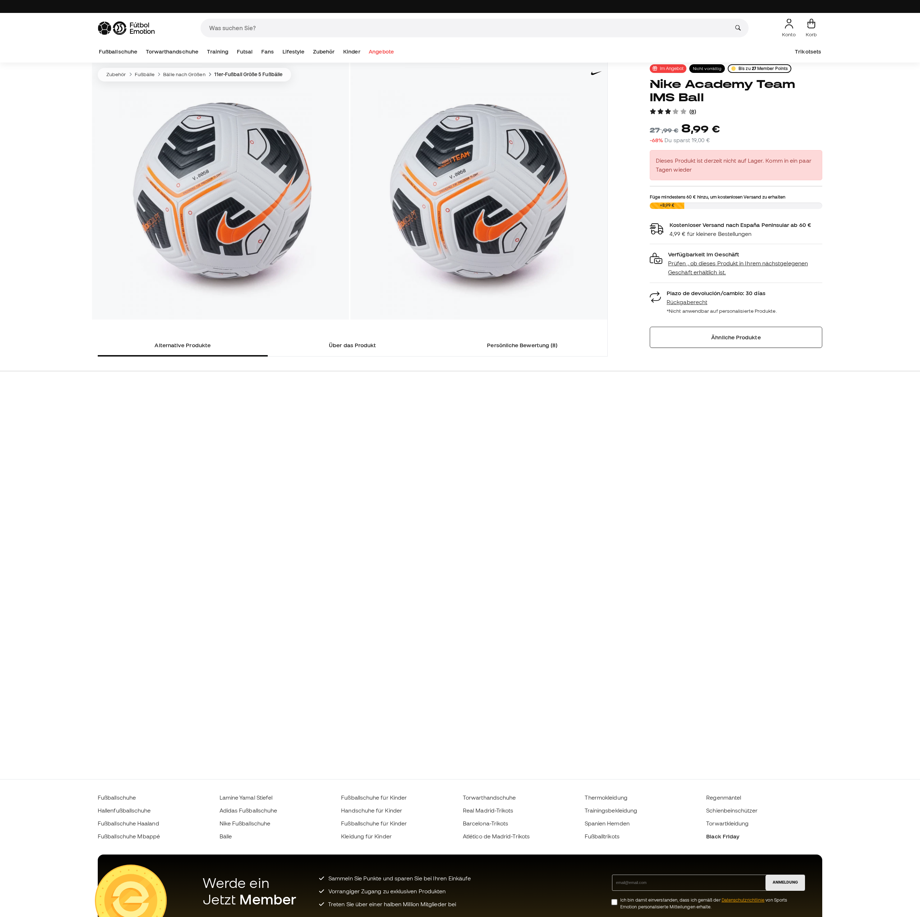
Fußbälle (145, 74)
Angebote (381, 51)
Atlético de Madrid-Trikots (496, 836)
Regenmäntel (723, 797)
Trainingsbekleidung (611, 810)
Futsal (245, 51)
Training (218, 51)
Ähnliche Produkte (735, 337)
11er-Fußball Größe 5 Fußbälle (248, 74)
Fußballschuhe (118, 51)
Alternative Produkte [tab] (183, 345)
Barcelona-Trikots (485, 823)
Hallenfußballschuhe (124, 810)
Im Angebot (672, 68)
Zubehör (324, 51)
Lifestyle (293, 51)
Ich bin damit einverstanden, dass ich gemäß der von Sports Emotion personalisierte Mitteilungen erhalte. (703, 903)
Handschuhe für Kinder (371, 810)
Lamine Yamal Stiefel (246, 797)
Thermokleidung (606, 797)
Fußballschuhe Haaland (128, 823)
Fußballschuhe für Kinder (374, 797)
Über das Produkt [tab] (352, 345)
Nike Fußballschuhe (245, 823)
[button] (736, 263)
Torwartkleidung (727, 823)
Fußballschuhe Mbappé (129, 836)
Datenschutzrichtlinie (743, 900)
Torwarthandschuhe (172, 51)
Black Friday (722, 836)
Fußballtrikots (602, 836)
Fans (267, 51)
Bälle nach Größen (184, 74)
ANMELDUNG (785, 882)
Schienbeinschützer (731, 810)
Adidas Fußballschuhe (248, 810)
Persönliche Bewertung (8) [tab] (522, 345)
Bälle (226, 836)
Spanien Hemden (607, 823)
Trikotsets (808, 51)
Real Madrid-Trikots (488, 810)
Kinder (351, 51)
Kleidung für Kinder (366, 836)
